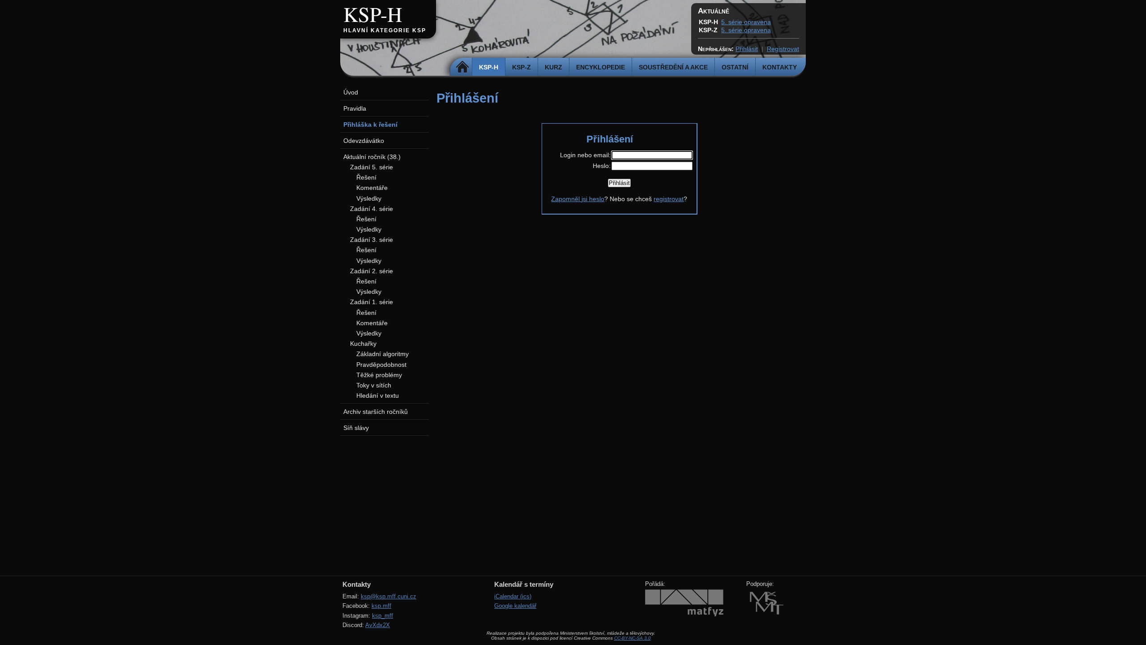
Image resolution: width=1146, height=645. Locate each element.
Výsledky (368, 198)
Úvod (350, 92)
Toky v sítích (373, 385)
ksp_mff (382, 615)
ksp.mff (381, 605)
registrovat (669, 198)
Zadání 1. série (371, 301)
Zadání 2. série (371, 271)
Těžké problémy (379, 374)
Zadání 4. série (371, 208)
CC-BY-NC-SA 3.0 (632, 638)
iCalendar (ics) (512, 596)
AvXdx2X (377, 625)
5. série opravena (746, 22)
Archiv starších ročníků (375, 411)
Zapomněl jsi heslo (577, 198)
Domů (462, 67)
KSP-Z (521, 67)
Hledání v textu (377, 395)
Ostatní (735, 67)
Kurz (553, 67)
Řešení (366, 177)
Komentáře (372, 187)
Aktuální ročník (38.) (372, 156)
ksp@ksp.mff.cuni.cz (388, 596)
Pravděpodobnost (381, 364)
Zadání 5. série (371, 167)
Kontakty (779, 67)
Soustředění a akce (673, 67)
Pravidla (354, 108)
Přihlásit (746, 48)
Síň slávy (356, 427)
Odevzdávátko (363, 140)
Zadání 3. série (371, 239)
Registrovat (783, 48)
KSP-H (372, 14)
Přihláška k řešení (370, 124)
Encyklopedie (600, 67)
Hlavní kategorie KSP (384, 30)
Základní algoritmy (382, 353)
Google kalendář (515, 605)
